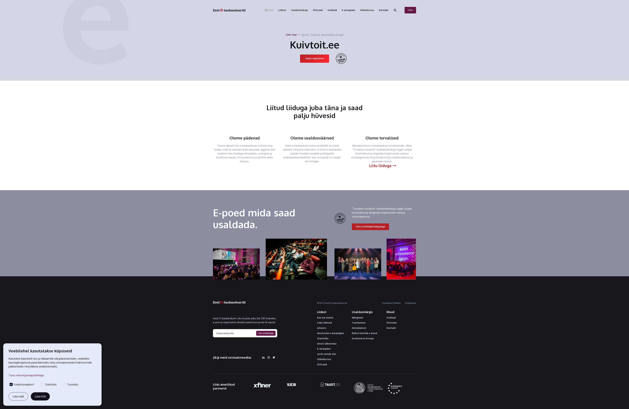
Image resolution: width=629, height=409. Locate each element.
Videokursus (324, 359)
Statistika (322, 338)
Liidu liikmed (324, 322)
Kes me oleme (325, 317)
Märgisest (357, 317)
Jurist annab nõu (326, 354)
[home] (229, 10)
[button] (269, 10)
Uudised (391, 317)
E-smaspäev (324, 348)
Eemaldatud (359, 328)
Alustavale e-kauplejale (330, 333)
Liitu (410, 9)
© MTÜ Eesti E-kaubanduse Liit (332, 303)
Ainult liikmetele (326, 343)
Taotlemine (358, 322)
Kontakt (391, 328)
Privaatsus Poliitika (391, 303)
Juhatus (321, 328)
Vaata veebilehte (314, 58)
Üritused (322, 364)
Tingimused (410, 303)
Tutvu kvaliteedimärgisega (370, 226)
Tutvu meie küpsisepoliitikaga (26, 375)
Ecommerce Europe (363, 338)
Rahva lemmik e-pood (364, 333)
